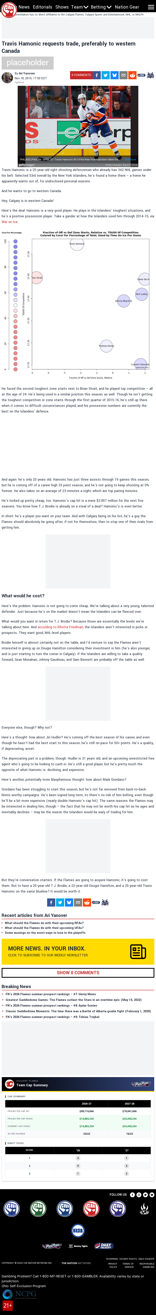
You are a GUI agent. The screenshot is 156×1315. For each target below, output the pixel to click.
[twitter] (106, 75)
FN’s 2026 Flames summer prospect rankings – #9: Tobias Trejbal (52, 1017)
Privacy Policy (112, 1265)
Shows (62, 7)
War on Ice (9, 222)
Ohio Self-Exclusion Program (24, 1286)
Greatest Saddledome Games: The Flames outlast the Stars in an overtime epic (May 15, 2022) (74, 1000)
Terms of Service (127, 1265)
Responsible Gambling (147, 1265)
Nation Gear (127, 7)
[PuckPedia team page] (150, 75)
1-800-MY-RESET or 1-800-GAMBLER (69, 1276)
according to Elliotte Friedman (60, 627)
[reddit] (132, 75)
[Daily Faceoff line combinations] (141, 75)
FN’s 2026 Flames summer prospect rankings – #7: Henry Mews (51, 994)
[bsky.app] (114, 75)
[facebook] (97, 75)
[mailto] (123, 75)
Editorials (42, 7)
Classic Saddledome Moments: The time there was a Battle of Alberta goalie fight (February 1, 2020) (78, 1011)
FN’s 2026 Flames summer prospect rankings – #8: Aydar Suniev (51, 1006)
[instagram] (138, 1194)
